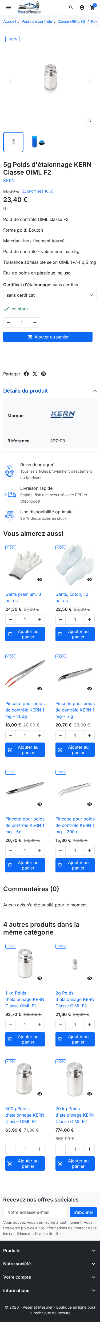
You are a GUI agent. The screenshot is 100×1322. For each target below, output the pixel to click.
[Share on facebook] (26, 374)
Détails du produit (25, 390)
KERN (9, 180)
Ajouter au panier (48, 337)
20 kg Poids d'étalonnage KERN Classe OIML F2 (74, 1115)
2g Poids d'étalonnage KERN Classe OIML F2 (74, 999)
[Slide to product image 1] (13, 142)
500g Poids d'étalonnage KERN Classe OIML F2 (24, 1115)
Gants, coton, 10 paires (71, 597)
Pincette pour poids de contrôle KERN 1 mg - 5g (25, 825)
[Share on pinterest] (43, 374)
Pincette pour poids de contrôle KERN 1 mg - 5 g (75, 710)
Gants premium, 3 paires (23, 597)
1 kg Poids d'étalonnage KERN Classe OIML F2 (24, 999)
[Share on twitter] (35, 374)
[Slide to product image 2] (38, 142)
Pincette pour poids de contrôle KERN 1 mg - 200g (25, 710)
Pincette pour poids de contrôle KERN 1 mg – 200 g (75, 825)
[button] (71, 7)
